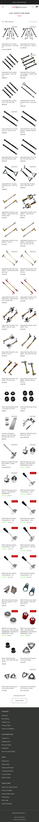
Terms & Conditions (8, 729)
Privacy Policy (6, 725)
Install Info (5, 748)
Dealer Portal (6, 777)
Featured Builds (7, 804)
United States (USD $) (18, 813)
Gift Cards (5, 800)
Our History (5, 719)
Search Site (5, 764)
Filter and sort (9, 22)
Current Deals (6, 774)
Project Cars (6, 722)
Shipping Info (6, 741)
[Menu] (3, 7)
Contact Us (5, 738)
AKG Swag (5, 797)
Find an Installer (7, 790)
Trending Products (7, 771)
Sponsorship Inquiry (8, 794)
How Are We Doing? (8, 751)
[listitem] (19, 2)
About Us (5, 715)
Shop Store (5, 761)
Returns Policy (6, 745)
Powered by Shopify (19, 817)
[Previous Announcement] (2, 2)
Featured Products (8, 768)
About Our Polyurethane (9, 787)
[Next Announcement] (37, 2)
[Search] (33, 7)
